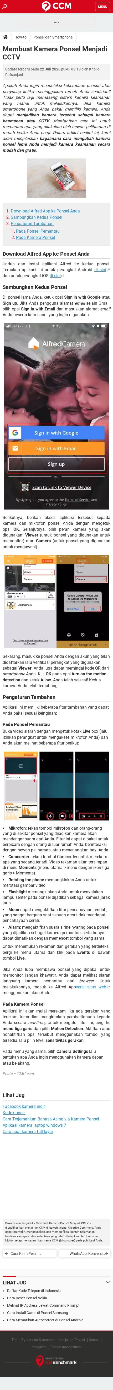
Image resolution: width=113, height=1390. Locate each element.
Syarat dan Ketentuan (37, 1340)
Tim (14, 1340)
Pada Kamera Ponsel (35, 237)
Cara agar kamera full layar (28, 1131)
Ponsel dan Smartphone (53, 37)
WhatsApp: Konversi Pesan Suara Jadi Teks (84, 1254)
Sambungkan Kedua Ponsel (36, 217)
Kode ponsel (14, 1112)
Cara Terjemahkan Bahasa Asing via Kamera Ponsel (51, 1119)
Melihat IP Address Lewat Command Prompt (43, 1305)
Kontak (94, 1340)
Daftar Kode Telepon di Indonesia (34, 1291)
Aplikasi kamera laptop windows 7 (34, 1125)
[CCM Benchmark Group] (56, 1361)
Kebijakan (39, 1347)
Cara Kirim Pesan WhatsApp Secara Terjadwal (25, 1254)
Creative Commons (80, 1227)
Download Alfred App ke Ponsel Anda (45, 211)
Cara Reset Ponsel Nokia (27, 1298)
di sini (100, 269)
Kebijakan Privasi (71, 1340)
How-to (20, 37)
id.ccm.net (67, 1240)
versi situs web (91, 986)
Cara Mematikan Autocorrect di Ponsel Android (45, 1320)
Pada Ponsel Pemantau (38, 231)
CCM (55, 1240)
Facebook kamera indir (24, 1106)
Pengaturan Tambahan (32, 223)
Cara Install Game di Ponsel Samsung (37, 1313)
